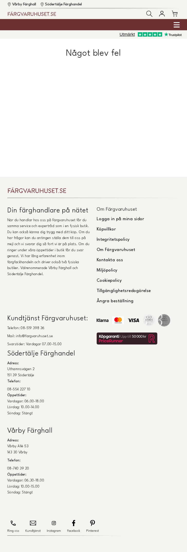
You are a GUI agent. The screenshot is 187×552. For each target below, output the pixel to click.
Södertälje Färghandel (63, 4)
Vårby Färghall (24, 4)
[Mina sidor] (162, 14)
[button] (149, 14)
